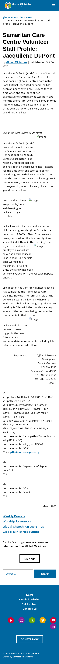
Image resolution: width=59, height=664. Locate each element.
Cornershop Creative (22, 656)
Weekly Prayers (14, 516)
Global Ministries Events (21, 532)
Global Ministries (16, 62)
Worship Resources (17, 521)
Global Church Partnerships (23, 526)
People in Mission (29, 599)
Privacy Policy (32, 653)
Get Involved (29, 604)
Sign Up (29, 558)
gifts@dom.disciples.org (24, 452)
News (29, 594)
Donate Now (29, 639)
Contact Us (29, 608)
